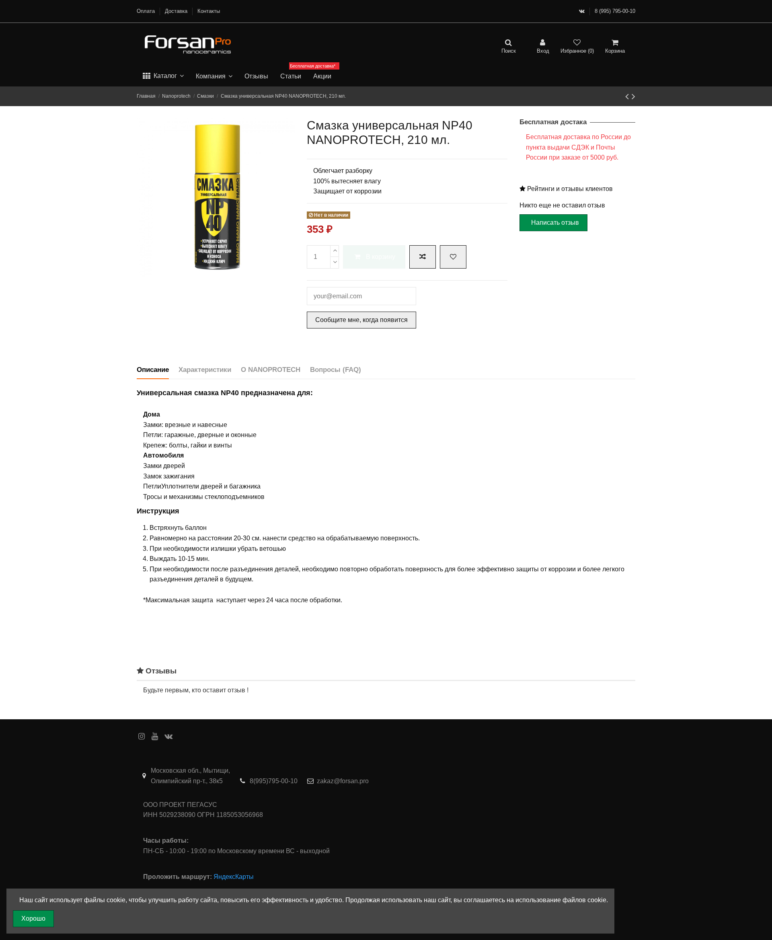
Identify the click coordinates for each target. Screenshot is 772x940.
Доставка (177, 11)
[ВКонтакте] (582, 11)
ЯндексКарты (234, 876)
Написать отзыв (555, 222)
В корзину (380, 256)
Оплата (146, 11)
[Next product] (633, 96)
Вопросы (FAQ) (335, 370)
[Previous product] (628, 96)
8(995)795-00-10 (274, 781)
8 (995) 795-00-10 (615, 11)
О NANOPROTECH (270, 370)
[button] (163, 76)
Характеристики (205, 370)
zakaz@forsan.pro (343, 781)
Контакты (208, 11)
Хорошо (33, 918)
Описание (153, 370)
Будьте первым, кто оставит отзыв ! (195, 690)
